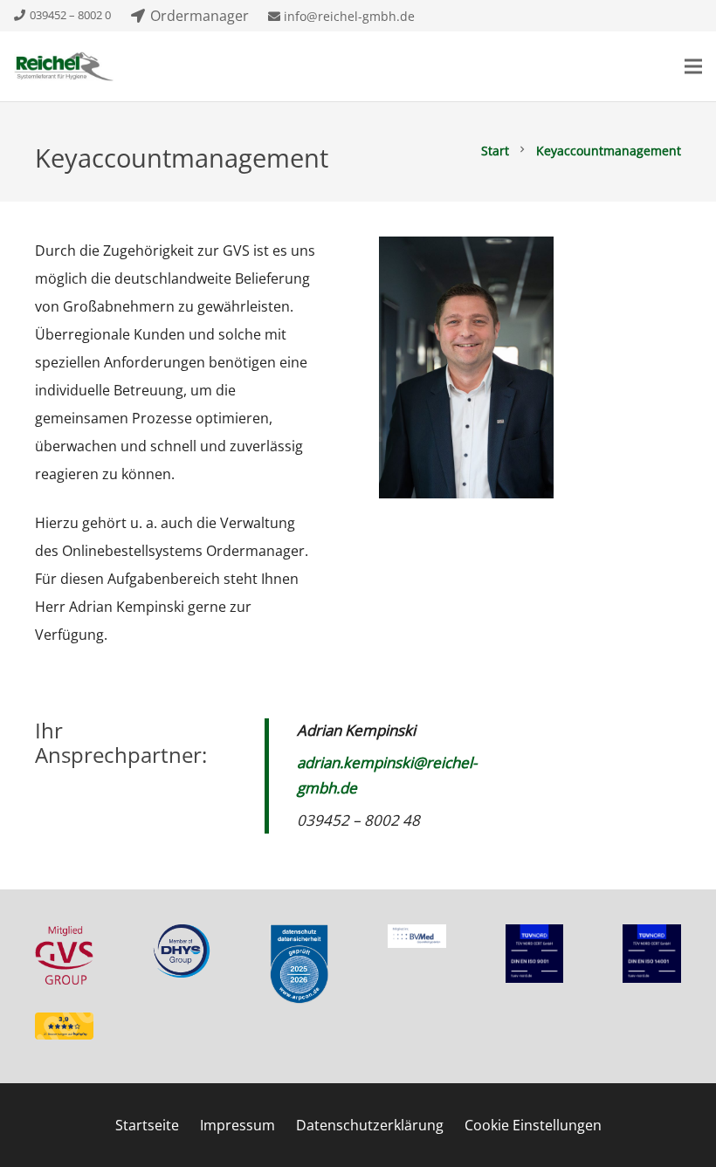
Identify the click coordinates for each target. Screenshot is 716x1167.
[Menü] (693, 66)
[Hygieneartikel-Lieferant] (64, 66)
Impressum (237, 1125)
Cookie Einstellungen (533, 1125)
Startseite (147, 1125)
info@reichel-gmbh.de (347, 16)
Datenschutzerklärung (370, 1125)
